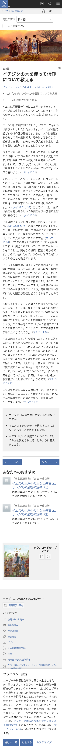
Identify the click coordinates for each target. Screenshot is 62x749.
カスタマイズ (44, 742)
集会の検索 (10, 625)
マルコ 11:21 (28, 172)
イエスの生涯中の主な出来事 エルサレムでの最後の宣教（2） (35, 512)
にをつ (16, 226)
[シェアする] (50, 11)
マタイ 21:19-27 (12, 87)
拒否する (27, 742)
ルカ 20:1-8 (46, 87)
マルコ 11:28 (40, 332)
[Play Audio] (43, 11)
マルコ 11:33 (31, 402)
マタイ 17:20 (28, 215)
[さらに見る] (57, 11)
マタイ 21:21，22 (20, 207)
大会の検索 (10, 631)
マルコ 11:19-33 (30, 87)
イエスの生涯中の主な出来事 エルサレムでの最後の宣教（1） (35, 485)
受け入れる (11, 742)
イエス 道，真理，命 (13, 10)
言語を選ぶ (9, 19)
